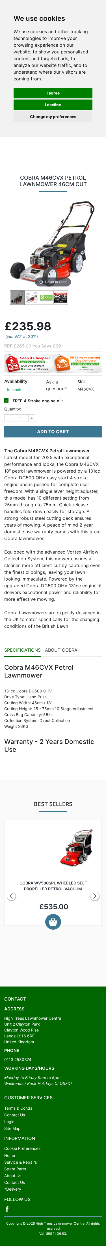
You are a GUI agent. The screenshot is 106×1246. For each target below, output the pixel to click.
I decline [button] (53, 104)
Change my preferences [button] (53, 116)
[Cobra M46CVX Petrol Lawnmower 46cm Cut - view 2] (32, 297)
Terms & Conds (18, 1108)
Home (9, 1155)
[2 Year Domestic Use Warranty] (46, 297)
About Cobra (61, 650)
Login (9, 1121)
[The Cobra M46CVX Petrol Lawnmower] (17, 297)
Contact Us (14, 1114)
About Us (12, 1175)
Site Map (12, 1128)
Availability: (16, 381)
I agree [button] (53, 93)
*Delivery (12, 1189)
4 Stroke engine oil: (38, 400)
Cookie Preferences (22, 1148)
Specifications (22, 650)
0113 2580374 (17, 1059)
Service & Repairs (20, 1162)
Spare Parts (15, 1168)
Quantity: (12, 409)
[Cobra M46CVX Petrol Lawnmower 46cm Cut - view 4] (60, 297)
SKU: (81, 381)
